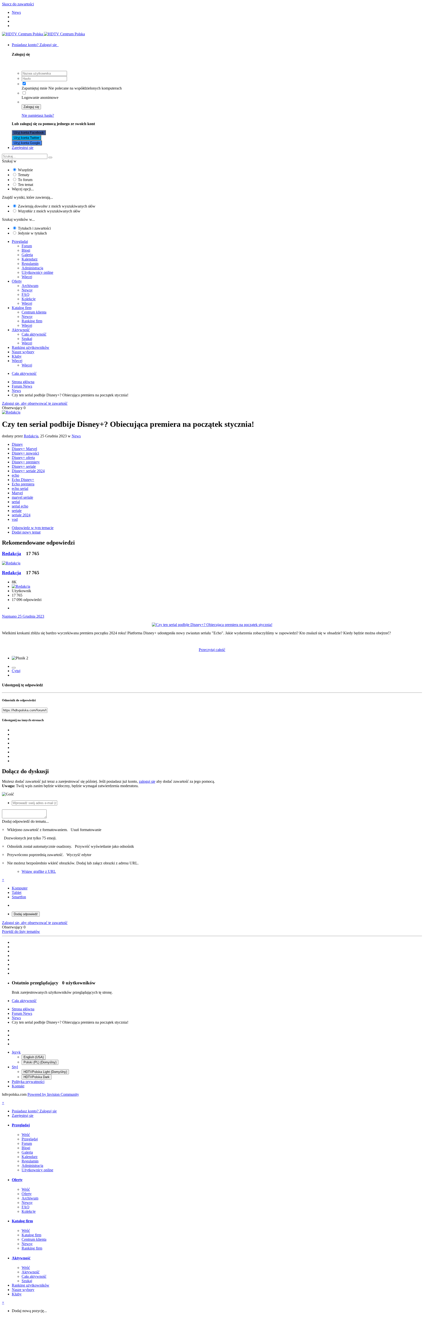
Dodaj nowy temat (26, 532)
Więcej (27, 277)
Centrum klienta (34, 312)
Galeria (27, 255)
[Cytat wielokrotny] (14, 667)
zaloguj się (147, 781)
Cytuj (16, 671)
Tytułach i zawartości (34, 228)
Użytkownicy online (37, 272)
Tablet (16, 892)
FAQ (25, 294)
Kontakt (18, 1086)
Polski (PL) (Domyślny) (40, 1062)
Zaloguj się (31, 107)
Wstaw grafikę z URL (39, 871)
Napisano (23, 616)
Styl (15, 1067)
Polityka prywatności (28, 1082)
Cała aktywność (34, 334)
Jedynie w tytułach (32, 233)
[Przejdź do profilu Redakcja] (11, 412)
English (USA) (34, 1057)
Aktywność (21, 330)
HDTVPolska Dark (37, 1077)
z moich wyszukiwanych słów (49, 211)
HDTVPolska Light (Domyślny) (45, 1072)
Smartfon (19, 897)
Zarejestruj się (22, 147)
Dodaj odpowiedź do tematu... (25, 821)
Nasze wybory (23, 352)
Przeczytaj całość (212, 650)
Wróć (26, 1135)
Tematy (23, 175)
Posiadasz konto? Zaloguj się (35, 45)
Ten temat (25, 185)
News (76, 436)
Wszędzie (25, 170)
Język (16, 1052)
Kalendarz (30, 259)
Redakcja (31, 436)
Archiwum (30, 286)
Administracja (32, 268)
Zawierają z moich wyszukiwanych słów (56, 206)
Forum (27, 246)
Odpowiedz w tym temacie (32, 528)
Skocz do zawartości (18, 4)
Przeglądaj (20, 241)
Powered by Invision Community (53, 1094)
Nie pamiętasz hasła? (38, 115)
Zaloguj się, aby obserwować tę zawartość (34, 403)
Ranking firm (32, 321)
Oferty (17, 281)
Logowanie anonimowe (40, 97)
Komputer (19, 888)
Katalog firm (21, 308)
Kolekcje (29, 299)
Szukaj (27, 339)
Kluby (17, 356)
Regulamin (30, 263)
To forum (25, 180)
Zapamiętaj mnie (34, 88)
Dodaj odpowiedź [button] (26, 914)
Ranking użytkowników (30, 347)
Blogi (26, 250)
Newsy (27, 290)
